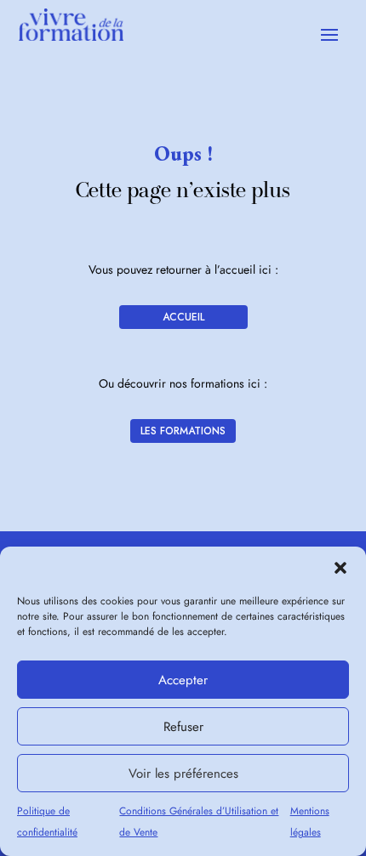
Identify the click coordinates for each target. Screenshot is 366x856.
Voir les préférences (183, 773)
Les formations (183, 431)
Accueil (183, 317)
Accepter (183, 680)
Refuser (183, 726)
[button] (340, 567)
